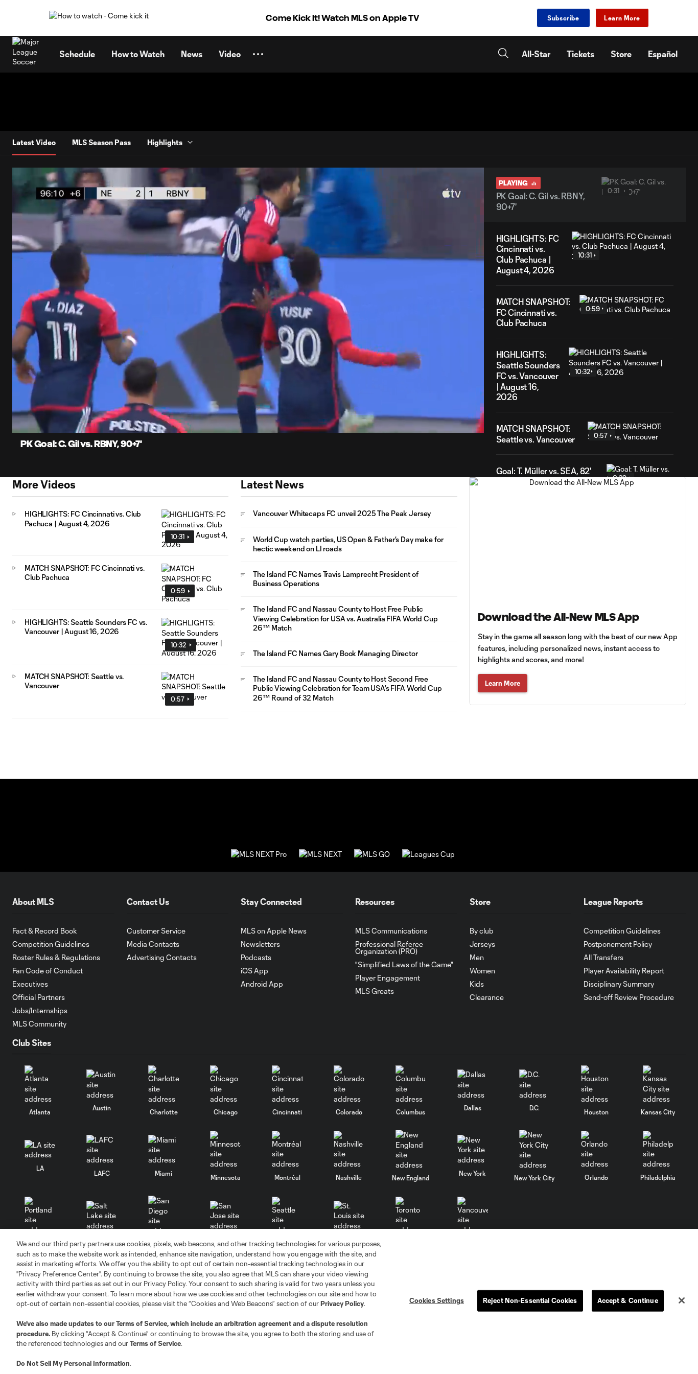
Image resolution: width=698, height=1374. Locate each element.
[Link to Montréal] (287, 1150)
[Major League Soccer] (29, 54)
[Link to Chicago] (225, 1084)
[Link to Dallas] (472, 1084)
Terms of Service (141, 1323)
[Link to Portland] (40, 1216)
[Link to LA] (40, 1150)
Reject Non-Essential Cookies (530, 1300)
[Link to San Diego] (163, 1216)
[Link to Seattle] (287, 1216)
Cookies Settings (436, 1300)
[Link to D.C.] (534, 1084)
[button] (258, 54)
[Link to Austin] (101, 1084)
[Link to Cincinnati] (287, 1084)
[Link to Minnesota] (225, 1150)
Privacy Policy (342, 1303)
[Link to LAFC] (101, 1150)
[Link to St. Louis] (349, 1216)
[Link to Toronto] (410, 1216)
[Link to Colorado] (349, 1084)
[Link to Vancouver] (472, 1216)
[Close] (681, 1300)
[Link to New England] (410, 1150)
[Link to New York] (472, 1150)
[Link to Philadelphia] (658, 1150)
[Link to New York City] (534, 1150)
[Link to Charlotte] (163, 1084)
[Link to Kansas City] (658, 1084)
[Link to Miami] (163, 1150)
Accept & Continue (627, 1300)
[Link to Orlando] (596, 1150)
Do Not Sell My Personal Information (73, 1363)
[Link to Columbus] (410, 1084)
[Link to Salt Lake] (101, 1216)
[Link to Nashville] (349, 1150)
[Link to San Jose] (225, 1216)
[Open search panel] (503, 54)
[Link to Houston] (596, 1084)
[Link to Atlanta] (40, 1084)
